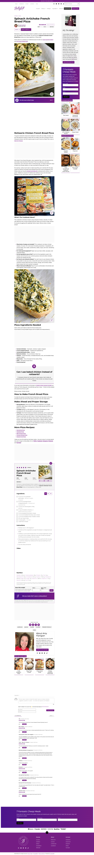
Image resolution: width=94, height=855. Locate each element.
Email (34, 587)
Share (16, 29)
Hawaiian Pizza (20, 431)
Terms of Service (42, 853)
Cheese (32, 627)
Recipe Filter (67, 8)
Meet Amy (53, 839)
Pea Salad (66, 115)
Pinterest (68, 843)
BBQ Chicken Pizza (21, 433)
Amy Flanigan (22, 25)
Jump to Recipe (25, 29)
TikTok (67, 845)
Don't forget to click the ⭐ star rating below (30, 706)
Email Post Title (43, 588)
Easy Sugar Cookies (75, 168)
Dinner (16, 15)
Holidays (38, 841)
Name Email (39, 818)
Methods (38, 847)
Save (51, 590)
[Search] (78, 4)
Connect (68, 837)
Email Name (65, 83)
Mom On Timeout (18, 140)
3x (50, 493)
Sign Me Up (66, 96)
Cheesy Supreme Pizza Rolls (50, 672)
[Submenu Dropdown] (39, 8)
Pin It (51, 100)
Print (50, 480)
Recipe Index (75, 8)
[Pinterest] (61, 4)
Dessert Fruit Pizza (21, 436)
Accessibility (35, 853)
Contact (26, 3)
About (16, 3)
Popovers (75, 151)
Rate (41, 480)
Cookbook (32, 3)
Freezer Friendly (46, 627)
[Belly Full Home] (19, 9)
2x (48, 493)
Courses (38, 839)
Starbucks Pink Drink (75, 116)
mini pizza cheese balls (22, 41)
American (19, 627)
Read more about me (69, 62)
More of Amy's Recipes (42, 649)
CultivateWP (52, 853)
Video (37, 3)
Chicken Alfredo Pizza (22, 435)
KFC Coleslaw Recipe (65, 132)
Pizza (19, 15)
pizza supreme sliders (48, 39)
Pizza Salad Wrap (40, 671)
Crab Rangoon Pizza (18, 672)
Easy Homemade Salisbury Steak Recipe (65, 169)
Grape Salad (75, 132)
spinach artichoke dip (32, 171)
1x (45, 493)
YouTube (68, 847)
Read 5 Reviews (50, 24)
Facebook (68, 839)
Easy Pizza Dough (29, 671)
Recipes (38, 837)
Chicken (38, 627)
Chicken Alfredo (66, 151)
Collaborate (21, 3)
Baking (26, 627)
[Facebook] (59, 4)
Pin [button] (46, 480)
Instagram (68, 841)
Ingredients (38, 845)
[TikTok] (63, 4)
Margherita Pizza (21, 430)
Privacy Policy (30, 853)
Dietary (37, 843)
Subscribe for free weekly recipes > (47, 0)
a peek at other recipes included (44, 385)
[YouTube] (56, 4)
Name (64, 87)
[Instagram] (54, 4)
